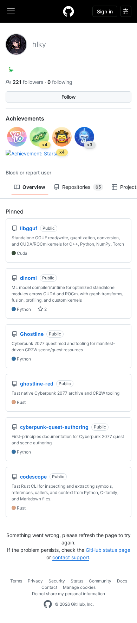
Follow (68, 97)
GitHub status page (108, 550)
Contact (49, 587)
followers (29, 82)
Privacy (35, 581)
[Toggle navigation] (11, 11)
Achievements (25, 118)
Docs (122, 581)
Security (56, 581)
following (59, 82)
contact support (70, 557)
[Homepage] (68, 11)
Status (77, 581)
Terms (16, 581)
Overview (33, 187)
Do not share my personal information (68, 593)
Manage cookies (79, 587)
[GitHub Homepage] (48, 604)
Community (100, 581)
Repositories (81, 187)
